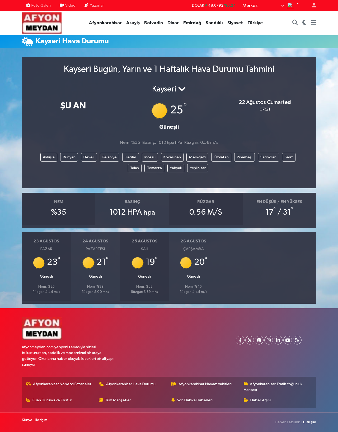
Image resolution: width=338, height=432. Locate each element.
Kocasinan (172, 157)
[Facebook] (240, 340)
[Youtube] (287, 340)
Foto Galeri (41, 5)
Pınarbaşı (244, 157)
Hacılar (130, 157)
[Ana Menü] (313, 23)
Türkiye (255, 23)
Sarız (289, 157)
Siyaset (235, 23)
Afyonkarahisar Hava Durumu (131, 384)
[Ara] (295, 23)
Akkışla (49, 157)
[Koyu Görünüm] (304, 23)
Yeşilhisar (198, 168)
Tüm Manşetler (118, 400)
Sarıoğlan (268, 157)
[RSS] (297, 340)
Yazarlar (97, 5)
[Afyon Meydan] (42, 22)
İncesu (150, 157)
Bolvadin (153, 23)
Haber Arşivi (260, 400)
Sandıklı (214, 23)
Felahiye (109, 157)
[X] (249, 340)
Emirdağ (192, 23)
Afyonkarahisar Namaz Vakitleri (205, 384)
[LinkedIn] (278, 340)
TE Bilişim (308, 422)
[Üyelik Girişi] (312, 5)
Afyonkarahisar (105, 23)
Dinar (173, 23)
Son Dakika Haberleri (195, 400)
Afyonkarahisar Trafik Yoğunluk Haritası (273, 387)
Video (70, 5)
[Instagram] (268, 340)
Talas (134, 168)
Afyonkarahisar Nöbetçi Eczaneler (62, 384)
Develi (88, 157)
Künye (27, 420)
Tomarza (154, 168)
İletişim (41, 420)
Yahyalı (176, 168)
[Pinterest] (259, 340)
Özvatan (221, 157)
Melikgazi (197, 157)
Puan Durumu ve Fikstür (52, 400)
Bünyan (69, 157)
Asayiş (133, 23)
